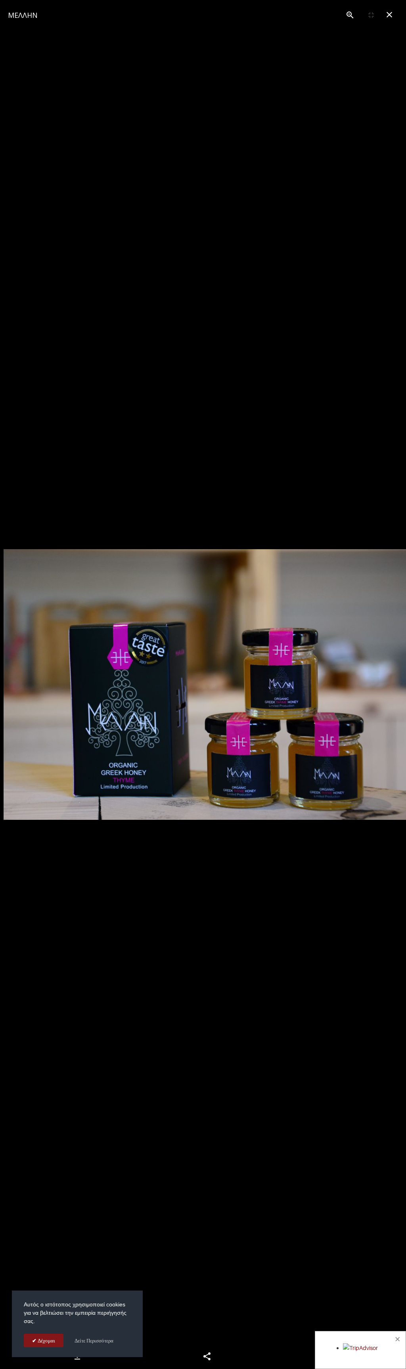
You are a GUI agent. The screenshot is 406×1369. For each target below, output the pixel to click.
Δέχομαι (45, 1340)
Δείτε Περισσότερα (94, 1340)
